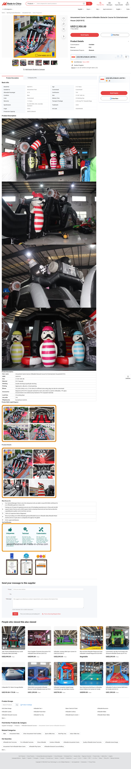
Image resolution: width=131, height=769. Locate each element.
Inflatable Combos (71, 711)
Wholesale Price (68, 756)
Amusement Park (26, 12)
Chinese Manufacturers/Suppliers (44, 756)
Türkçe (100, 758)
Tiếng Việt (106, 758)
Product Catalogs (27, 705)
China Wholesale (58, 756)
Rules (128, 9)
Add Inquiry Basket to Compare (35, 69)
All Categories (8, 9)
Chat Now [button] (116, 35)
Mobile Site (104, 756)
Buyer (88, 9)
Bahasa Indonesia (115, 758)
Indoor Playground (37, 12)
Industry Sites (77, 756)
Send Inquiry (85, 35)
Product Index (96, 756)
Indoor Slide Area (74, 733)
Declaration (84, 762)
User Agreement (75, 762)
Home (3, 12)
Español (29, 758)
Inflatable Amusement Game (71, 742)
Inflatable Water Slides (103, 715)
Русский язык (49, 758)
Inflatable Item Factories (10, 742)
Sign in (127, 5)
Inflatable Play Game (35, 746)
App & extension (107, 9)
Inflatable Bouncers (102, 708)
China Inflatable (41, 742)
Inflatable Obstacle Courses (9, 715)
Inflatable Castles (6, 711)
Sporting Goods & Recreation (13, 12)
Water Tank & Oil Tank (71, 708)
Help (97, 9)
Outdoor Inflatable (55, 742)
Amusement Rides (15, 733)
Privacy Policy (92, 762)
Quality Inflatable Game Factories (92, 742)
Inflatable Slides (101, 711)
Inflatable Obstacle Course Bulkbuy (54, 746)
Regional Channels (86, 756)
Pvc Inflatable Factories (26, 742)
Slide (4, 733)
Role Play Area (62, 733)
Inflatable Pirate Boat (39, 711)
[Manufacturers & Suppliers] (11, 4)
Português (35, 758)
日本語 (85, 758)
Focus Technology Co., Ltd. (53, 762)
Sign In (73, 68)
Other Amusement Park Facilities (32, 733)
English (24, 758)
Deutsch (62, 758)
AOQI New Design (6, 708)
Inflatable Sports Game (72, 715)
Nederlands (69, 758)
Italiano (56, 758)
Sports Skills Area (50, 733)
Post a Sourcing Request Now (51, 614)
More (3, 750)
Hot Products (22, 756)
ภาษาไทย (94, 758)
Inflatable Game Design (111, 742)
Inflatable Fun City (39, 715)
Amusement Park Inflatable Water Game (14, 746)
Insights (110, 756)
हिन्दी (89, 758)
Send (15, 614)
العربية (75, 758)
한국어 (80, 758)
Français (42, 758)
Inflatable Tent (38, 708)
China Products (30, 756)
